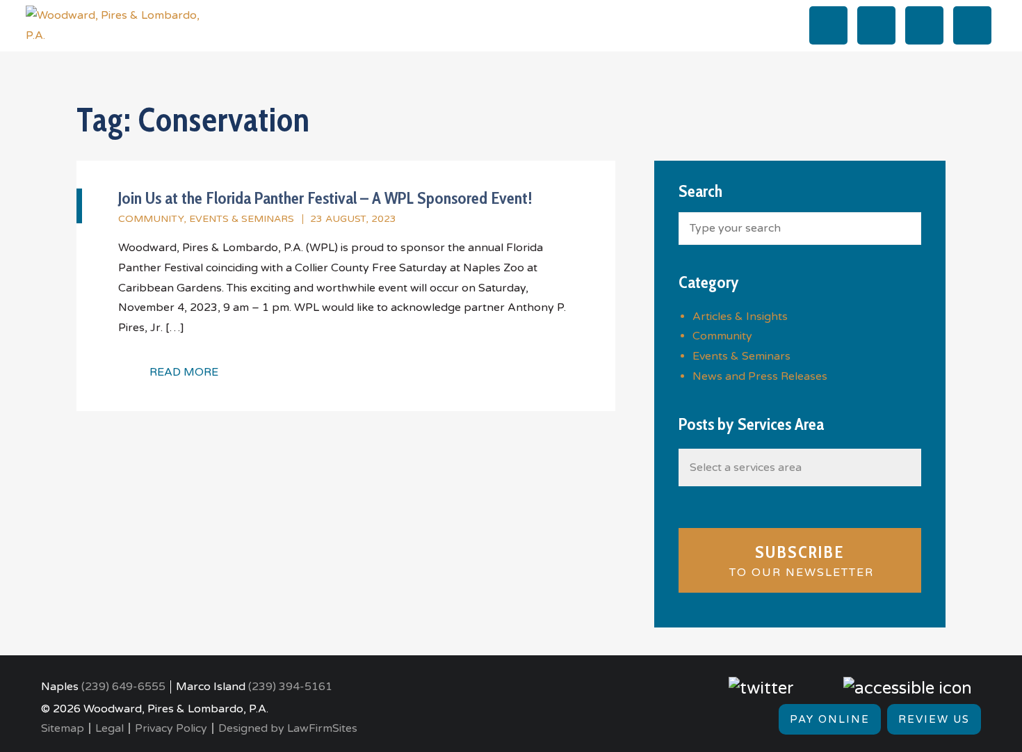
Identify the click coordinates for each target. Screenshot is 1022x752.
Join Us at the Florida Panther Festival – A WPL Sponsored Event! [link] (325, 198)
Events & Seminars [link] (241, 219)
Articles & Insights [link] (740, 316)
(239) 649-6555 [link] (123, 687)
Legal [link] (109, 728)
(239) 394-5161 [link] (290, 687)
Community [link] (151, 219)
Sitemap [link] (62, 728)
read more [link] (183, 372)
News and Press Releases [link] (759, 376)
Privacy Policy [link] (171, 728)
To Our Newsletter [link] (799, 560)
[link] (113, 25)
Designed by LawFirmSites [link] (287, 728)
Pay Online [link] (830, 719)
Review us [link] (934, 719)
